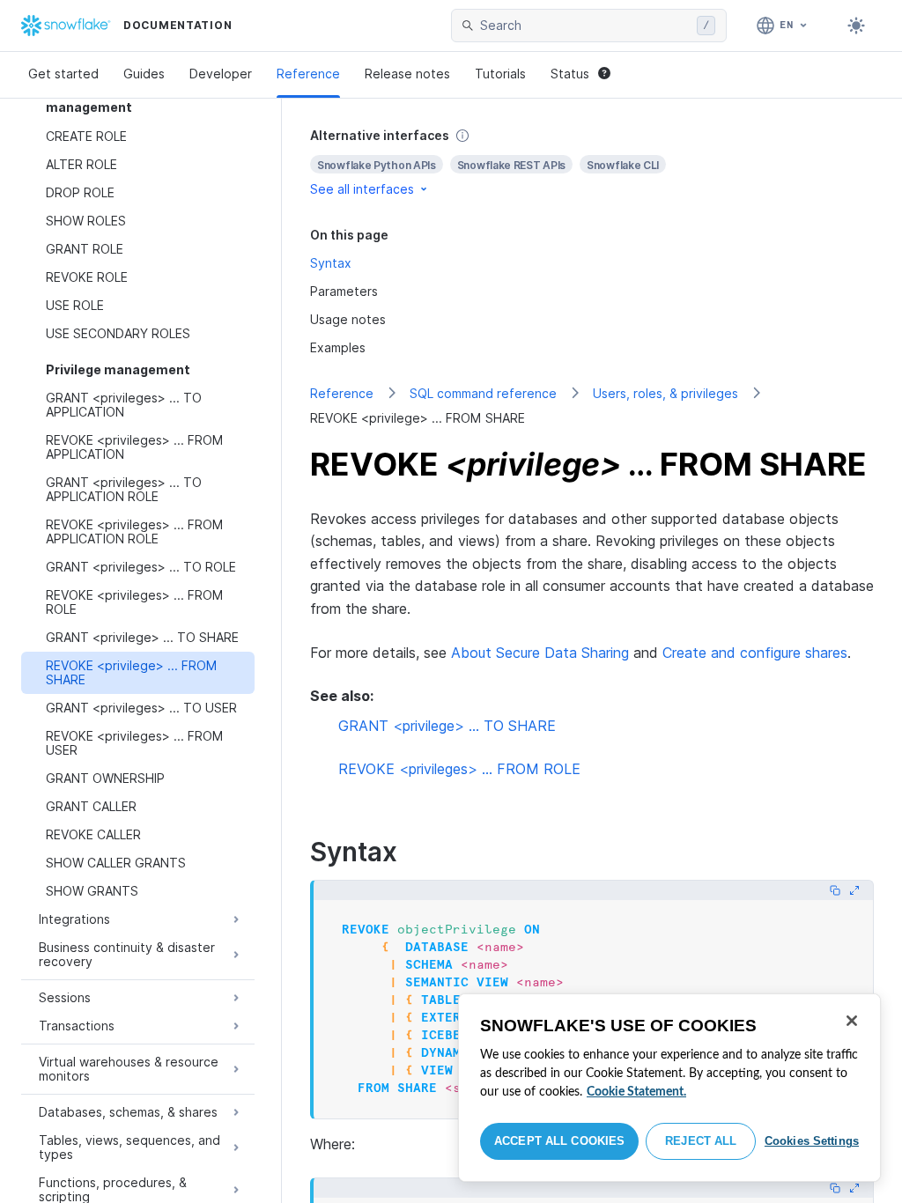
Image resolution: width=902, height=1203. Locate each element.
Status (570, 73)
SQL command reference (483, 393)
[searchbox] (585, 25)
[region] (669, 1087)
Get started (63, 73)
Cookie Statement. (636, 1092)
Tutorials (500, 73)
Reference (308, 73)
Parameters (344, 291)
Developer (220, 73)
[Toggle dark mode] (856, 25)
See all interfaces (362, 188)
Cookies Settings (812, 1141)
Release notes (407, 73)
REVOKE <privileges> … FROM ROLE (459, 769)
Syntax (330, 262)
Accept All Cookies (559, 1141)
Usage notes (348, 319)
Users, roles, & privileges (665, 393)
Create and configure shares (754, 652)
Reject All (700, 1141)
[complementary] (592, 162)
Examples (338, 347)
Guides (144, 73)
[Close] (851, 1020)
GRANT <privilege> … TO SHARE (447, 725)
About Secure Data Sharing (540, 652)
